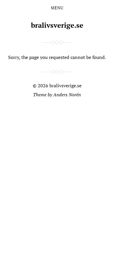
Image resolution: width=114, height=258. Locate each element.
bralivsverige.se (57, 25)
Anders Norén (67, 94)
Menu (57, 8)
